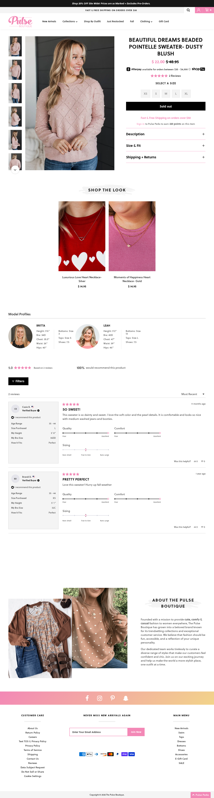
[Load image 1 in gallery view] (70, 103)
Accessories (181, 754)
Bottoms (181, 745)
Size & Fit (133, 145)
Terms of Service (33, 750)
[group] (70, 103)
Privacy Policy (32, 745)
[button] (166, 75)
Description (135, 133)
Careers (33, 737)
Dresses (181, 741)
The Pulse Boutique (115, 794)
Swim (181, 732)
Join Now (136, 732)
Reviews (32, 763)
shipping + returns (141, 156)
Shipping (32, 754)
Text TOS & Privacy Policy (32, 741)
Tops (181, 737)
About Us (33, 728)
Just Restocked (115, 21)
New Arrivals (49, 21)
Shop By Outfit (92, 21)
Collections (69, 21)
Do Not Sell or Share (32, 771)
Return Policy (32, 732)
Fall (132, 21)
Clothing (145, 21)
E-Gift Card (181, 758)
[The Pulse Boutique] (20, 21)
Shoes (181, 750)
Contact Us (33, 758)
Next (15, 170)
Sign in (141, 124)
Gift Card (164, 21)
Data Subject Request (33, 767)
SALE (181, 763)
